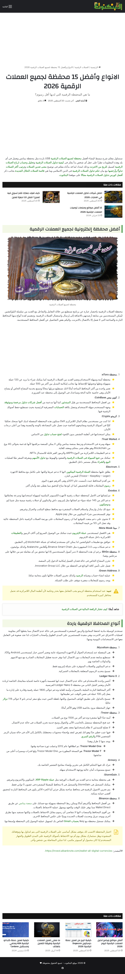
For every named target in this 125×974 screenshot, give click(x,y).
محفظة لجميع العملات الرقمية (66, 158)
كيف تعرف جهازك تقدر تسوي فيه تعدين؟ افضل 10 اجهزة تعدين (23, 195)
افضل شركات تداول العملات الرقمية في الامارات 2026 (84, 195)
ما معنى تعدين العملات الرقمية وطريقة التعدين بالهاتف (48, 943)
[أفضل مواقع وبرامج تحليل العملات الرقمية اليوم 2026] (109, 929)
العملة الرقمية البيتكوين (78, 471)
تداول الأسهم (38, 457)
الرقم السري (87, 736)
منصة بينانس (25, 803)
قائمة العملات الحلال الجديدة (29, 170)
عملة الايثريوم (79, 533)
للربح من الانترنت (98, 166)
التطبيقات (16, 533)
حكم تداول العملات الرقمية (86, 170)
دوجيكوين (104, 504)
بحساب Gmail (71, 821)
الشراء (100, 461)
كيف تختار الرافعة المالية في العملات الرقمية (84, 609)
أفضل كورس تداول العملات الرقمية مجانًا (102, 175)
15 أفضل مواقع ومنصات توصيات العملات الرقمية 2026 (86, 210)
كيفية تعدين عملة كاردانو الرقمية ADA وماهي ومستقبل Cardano (16, 943)
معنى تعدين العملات (37, 166)
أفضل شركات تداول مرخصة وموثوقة (23, 402)
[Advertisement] (62, 38)
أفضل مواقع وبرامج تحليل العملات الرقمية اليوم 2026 (110, 943)
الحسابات (59, 407)
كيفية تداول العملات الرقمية (50, 162)
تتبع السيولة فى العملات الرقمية (83, 457)
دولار (5, 698)
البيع (108, 461)
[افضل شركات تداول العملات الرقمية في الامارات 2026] (113, 197)
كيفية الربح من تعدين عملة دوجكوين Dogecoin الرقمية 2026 (78, 943)
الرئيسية (94, 67)
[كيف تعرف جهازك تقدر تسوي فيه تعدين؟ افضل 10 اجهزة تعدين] (51, 197)
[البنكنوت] (108, 6)
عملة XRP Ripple (45, 779)
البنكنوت (63, 175)
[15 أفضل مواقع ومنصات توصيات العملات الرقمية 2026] (113, 212)
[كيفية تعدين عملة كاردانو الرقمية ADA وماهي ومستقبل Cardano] (15, 929)
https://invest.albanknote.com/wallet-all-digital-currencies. (78, 850)
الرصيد (79, 575)
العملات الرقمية (82, 67)
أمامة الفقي (80, 100)
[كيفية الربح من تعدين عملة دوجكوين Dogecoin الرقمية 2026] (78, 929)
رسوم (107, 485)
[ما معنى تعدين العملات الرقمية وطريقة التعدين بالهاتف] (47, 929)
